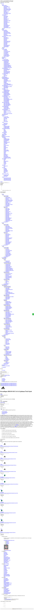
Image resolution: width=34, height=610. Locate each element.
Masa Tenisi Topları (6, 103)
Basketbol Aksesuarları (7, 94)
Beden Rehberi (5, 401)
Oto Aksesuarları (6, 140)
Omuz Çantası (6, 121)
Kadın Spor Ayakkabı (7, 32)
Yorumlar (3, 413)
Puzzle (5, 149)
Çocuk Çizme (6, 50)
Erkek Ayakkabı (4, 5)
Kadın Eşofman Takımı (7, 41)
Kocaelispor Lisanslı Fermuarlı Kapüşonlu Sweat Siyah (8, 522)
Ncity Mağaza (6, 589)
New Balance (6, 570)
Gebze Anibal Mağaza (7, 593)
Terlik (5, 153)
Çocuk (3, 48)
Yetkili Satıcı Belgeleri (8, 550)
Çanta (3, 115)
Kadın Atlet (5, 44)
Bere (4, 129)
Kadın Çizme (6, 34)
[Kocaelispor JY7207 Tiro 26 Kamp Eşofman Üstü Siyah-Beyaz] (3, 482)
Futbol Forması (6, 59)
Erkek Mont (7, 215)
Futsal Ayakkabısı (6, 11)
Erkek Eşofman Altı (8, 214)
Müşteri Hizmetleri (6, 582)
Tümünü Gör (7, 221)
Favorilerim (4, 367)
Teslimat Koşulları (6, 583)
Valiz (4, 119)
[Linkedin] (7, 543)
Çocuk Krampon (6, 54)
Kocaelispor (8, 136)
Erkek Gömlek (6, 16)
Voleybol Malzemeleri (5, 106)
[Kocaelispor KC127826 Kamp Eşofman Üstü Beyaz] (3, 476)
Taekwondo (5, 75)
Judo (6, 282)
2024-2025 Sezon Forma (7, 178)
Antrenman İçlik (6, 62)
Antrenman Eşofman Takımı (8, 67)
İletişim (5, 581)
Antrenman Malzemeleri (9, 292)
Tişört (3, 173)
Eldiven (7, 357)
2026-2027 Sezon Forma (7, 180)
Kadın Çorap (6, 123)
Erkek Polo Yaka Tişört (7, 27)
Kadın (3, 29)
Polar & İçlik (5, 171)
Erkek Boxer (5, 21)
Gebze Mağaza (6, 591)
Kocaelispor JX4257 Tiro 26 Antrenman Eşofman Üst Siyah (8, 452)
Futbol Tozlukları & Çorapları (8, 99)
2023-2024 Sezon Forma (7, 177)
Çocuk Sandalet (6, 52)
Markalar (3, 135)
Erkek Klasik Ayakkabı (7, 8)
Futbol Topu (5, 552)
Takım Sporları (4, 57)
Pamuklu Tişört (6, 175)
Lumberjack (5, 572)
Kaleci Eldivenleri (6, 98)
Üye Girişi (3, 370)
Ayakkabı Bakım (4, 124)
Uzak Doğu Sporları (5, 73)
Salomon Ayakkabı (6, 574)
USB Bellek (5, 142)
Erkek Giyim (6, 206)
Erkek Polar (5, 19)
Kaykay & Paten (4, 134)
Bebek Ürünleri (6, 156)
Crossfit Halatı (6, 83)
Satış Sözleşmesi (6, 586)
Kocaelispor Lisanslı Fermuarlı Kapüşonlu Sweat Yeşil (8, 512)
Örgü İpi (5, 163)
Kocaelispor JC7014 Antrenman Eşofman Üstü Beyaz (7, 532)
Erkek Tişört (5, 17)
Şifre (1, 373)
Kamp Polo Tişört (6, 69)
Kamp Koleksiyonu (5, 68)
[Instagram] (7, 542)
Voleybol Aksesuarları (7, 108)
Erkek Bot (5, 7)
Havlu (5, 144)
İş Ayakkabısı (6, 14)
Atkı (4, 160)
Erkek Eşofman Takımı (7, 20)
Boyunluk (5, 131)
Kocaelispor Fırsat (6, 579)
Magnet (5, 146)
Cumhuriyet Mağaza (7, 590)
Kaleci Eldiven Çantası (7, 96)
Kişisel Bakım (6, 147)
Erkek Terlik (5, 12)
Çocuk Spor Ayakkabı (7, 51)
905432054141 (6, 540)
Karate (5, 74)
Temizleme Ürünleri (6, 126)
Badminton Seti (6, 89)
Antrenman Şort (6, 61)
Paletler (7, 330)
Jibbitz (5, 133)
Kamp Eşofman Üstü (9, 277)
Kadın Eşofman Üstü (7, 45)
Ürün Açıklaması (4, 411)
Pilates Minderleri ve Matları (8, 86)
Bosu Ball (5, 81)
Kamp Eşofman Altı (6, 72)
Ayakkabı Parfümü (6, 127)
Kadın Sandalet (6, 31)
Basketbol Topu (6, 559)
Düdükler (5, 82)
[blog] (7, 544)
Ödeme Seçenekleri (5, 412)
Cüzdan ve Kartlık (6, 117)
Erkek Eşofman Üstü (7, 25)
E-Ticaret (15, 608)
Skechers (5, 568)
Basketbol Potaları (6, 95)
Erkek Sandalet (6, 6)
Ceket (5, 172)
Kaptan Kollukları (6, 100)
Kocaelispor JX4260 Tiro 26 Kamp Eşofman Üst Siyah (8, 458)
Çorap (3, 122)
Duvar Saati (5, 155)
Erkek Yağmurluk (8, 218)
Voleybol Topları (8, 325)
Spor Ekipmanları (5, 77)
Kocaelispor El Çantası (7, 157)
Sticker (5, 152)
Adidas (1, 394)
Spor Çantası (5, 562)
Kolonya (5, 151)
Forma (3, 58)
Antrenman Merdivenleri (9, 289)
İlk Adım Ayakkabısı (7, 55)
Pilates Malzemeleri (5, 85)
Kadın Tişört (5, 37)
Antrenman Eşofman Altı (7, 66)
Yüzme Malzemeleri (5, 109)
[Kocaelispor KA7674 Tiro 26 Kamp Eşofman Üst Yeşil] (3, 469)
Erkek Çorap (7, 346)
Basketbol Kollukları (7, 93)
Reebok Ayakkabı (6, 564)
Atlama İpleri (6, 79)
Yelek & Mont (6, 170)
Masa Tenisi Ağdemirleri (7, 104)
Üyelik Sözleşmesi (6, 585)
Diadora (5, 566)
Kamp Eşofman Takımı (9, 273)
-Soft (13, 608)
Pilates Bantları (6, 87)
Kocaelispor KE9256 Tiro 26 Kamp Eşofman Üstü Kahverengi (9, 446)
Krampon (5, 555)
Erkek (3, 4)
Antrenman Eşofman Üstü (7, 65)
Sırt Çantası (5, 143)
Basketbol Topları (6, 92)
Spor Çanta (5, 118)
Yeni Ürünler (6, 578)
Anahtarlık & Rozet (6, 139)
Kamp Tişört (5, 176)
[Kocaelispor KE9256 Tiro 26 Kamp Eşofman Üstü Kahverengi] (3, 444)
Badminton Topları (6, 91)
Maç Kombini (4, 158)
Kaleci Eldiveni (6, 556)
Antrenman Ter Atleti (7, 63)
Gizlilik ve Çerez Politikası (7, 584)
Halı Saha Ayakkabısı (7, 10)
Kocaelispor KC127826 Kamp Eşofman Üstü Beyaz (7, 477)
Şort (4, 166)
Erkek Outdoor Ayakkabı (7, 9)
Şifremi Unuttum (7, 375)
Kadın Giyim (4, 36)
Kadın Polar (5, 38)
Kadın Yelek (5, 43)
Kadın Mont (5, 42)
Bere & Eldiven (6, 161)
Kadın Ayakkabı (6, 224)
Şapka (5, 130)
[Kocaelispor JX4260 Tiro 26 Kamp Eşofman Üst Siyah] (3, 457)
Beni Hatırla (3, 375)
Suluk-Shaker (7, 288)
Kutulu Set (5, 141)
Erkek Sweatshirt (8, 211)
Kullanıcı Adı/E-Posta (3, 371)
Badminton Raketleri (7, 90)
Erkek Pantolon (6, 26)
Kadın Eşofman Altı (8, 238)
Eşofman (5, 168)
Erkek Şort (7, 210)
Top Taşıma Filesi (6, 101)
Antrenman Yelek (6, 64)
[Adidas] (3, 389)
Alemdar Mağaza (6, 588)
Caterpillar (5, 569)
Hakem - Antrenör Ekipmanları (8, 84)
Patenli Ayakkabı (6, 56)
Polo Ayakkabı (6, 565)
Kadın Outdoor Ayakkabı (7, 35)
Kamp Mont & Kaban (7, 71)
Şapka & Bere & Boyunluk (6, 128)
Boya (4, 125)
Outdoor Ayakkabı (6, 561)
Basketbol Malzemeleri (7, 304)
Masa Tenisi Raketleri (9, 320)
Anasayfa (3, 378)
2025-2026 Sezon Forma (7, 179)
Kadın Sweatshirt (8, 234)
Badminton (3, 88)
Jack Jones (5, 573)
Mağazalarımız (6, 580)
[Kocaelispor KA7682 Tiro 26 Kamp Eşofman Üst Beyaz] (3, 463)
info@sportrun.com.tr (11, 540)
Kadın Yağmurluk (8, 242)
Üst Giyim (3, 167)
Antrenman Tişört (6, 174)
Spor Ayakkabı (6, 554)
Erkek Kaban (6, 24)
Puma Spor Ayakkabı (7, 575)
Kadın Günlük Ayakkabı (7, 33)
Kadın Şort (5, 40)
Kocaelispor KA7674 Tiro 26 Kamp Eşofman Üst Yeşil (8, 471)
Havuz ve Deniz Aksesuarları (8, 113)
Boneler (5, 112)
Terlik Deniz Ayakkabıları (9, 331)
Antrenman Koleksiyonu (5, 60)
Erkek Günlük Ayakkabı (7, 13)
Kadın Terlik (5, 30)
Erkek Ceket (5, 15)
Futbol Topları (6, 97)
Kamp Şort (5, 70)
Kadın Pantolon (6, 46)
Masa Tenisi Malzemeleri (5, 102)
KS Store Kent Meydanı (7, 592)
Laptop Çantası (6, 116)
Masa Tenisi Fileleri (6, 105)
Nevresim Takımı (6, 145)
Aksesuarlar (3, 137)
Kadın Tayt (5, 39)
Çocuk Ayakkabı (6, 247)
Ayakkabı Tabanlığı (8, 352)
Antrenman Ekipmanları (5, 78)
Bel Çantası (5, 120)
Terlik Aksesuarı (4, 132)
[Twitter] (7, 541)
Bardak (5, 148)
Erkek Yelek (5, 23)
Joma (4, 576)
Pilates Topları (8, 298)
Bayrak (5, 162)
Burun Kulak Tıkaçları (7, 110)
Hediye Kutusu (6, 154)
